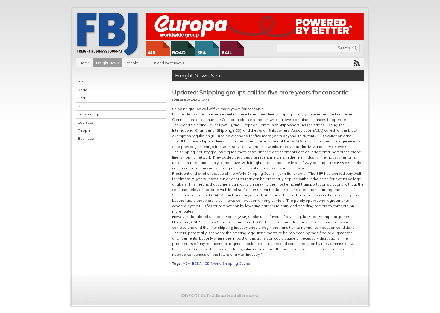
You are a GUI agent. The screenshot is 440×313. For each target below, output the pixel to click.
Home (84, 63)
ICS (206, 263)
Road (82, 90)
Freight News (107, 63)
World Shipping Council (231, 263)
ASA (186, 263)
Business (86, 138)
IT (145, 63)
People (131, 63)
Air (80, 81)
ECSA (197, 263)
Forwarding (88, 114)
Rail (81, 106)
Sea (81, 98)
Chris (205, 99)
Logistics (86, 122)
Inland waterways (168, 63)
